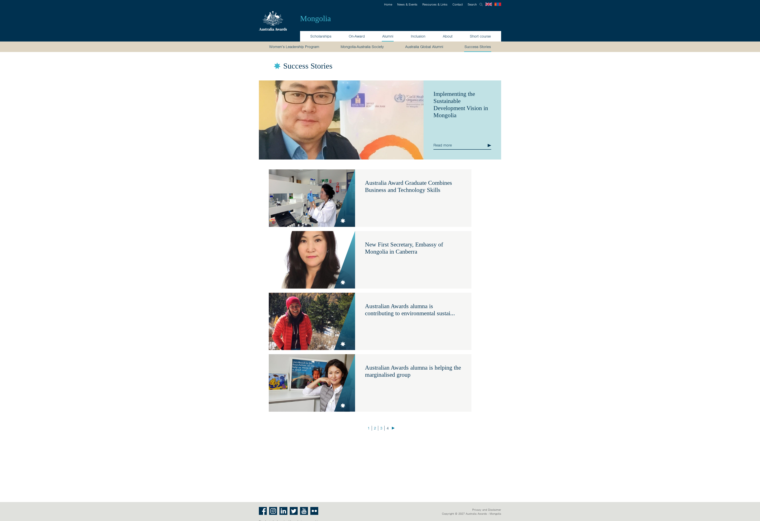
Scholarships (320, 36)
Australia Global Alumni (424, 46)
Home (388, 5)
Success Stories (478, 46)
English (488, 4)
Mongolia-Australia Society (362, 46)
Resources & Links (434, 5)
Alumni (387, 36)
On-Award (357, 36)
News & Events (407, 5)
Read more (442, 145)
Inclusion (418, 36)
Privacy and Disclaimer (486, 510)
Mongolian (497, 4)
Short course (480, 36)
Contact (457, 5)
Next (393, 428)
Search (472, 5)
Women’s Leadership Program (294, 46)
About (447, 36)
